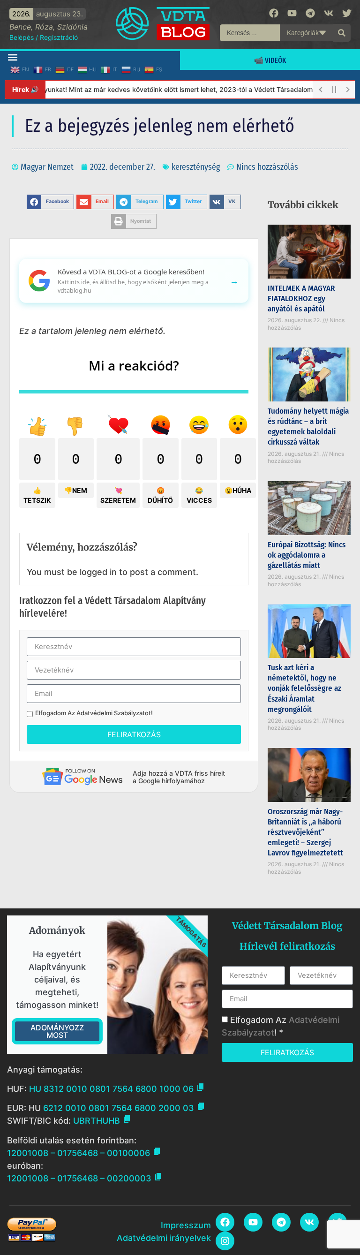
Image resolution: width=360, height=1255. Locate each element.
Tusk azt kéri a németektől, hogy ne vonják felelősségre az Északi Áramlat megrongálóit (304, 688)
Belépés (21, 37)
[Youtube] (292, 13)
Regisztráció (59, 37)
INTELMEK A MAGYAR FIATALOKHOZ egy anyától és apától (301, 298)
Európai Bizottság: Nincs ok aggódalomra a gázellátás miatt (306, 555)
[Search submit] (342, 33)
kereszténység (196, 167)
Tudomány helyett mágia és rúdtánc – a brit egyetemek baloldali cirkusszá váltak (308, 426)
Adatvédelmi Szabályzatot (113, 713)
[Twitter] (346, 13)
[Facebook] (273, 13)
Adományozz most (57, 1031)
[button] (12, 57)
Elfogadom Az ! (94, 713)
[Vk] (328, 13)
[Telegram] (310, 13)
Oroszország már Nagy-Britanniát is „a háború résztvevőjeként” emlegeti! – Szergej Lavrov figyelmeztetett (305, 832)
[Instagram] (225, 1241)
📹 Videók (270, 60)
